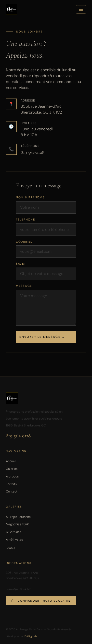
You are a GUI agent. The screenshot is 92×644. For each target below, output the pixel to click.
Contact (11, 491)
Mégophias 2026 (17, 524)
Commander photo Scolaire (44, 600)
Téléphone (25, 219)
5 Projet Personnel (18, 517)
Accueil (11, 461)
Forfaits (11, 484)
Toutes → (12, 548)
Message (24, 286)
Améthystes (14, 540)
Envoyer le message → (42, 337)
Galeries (11, 469)
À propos (12, 476)
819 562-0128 (32, 152)
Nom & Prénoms (30, 197)
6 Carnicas (13, 532)
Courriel (24, 242)
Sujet (21, 264)
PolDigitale (31, 636)
